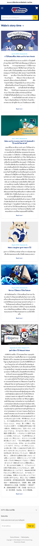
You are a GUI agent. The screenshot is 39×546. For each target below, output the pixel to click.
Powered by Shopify (19, 542)
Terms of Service (14, 537)
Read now (19, 109)
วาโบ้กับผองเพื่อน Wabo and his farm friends (19, 56)
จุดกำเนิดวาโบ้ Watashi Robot (19, 350)
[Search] (35, 17)
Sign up (31, 526)
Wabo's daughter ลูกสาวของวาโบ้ (19, 247)
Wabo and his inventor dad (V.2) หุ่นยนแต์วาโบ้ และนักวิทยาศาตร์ (19, 142)
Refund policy (25, 537)
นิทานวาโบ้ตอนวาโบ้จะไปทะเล (19, 290)
